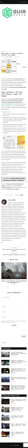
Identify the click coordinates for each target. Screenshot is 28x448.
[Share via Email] (22, 195)
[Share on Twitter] (19, 195)
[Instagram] (21, 2)
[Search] (26, 2)
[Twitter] (11, 445)
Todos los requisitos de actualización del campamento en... (14, 281)
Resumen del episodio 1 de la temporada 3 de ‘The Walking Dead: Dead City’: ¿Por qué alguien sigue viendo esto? (18, 387)
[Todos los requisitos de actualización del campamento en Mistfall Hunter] (14, 270)
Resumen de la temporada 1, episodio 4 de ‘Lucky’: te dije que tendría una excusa (18, 361)
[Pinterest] (15, 445)
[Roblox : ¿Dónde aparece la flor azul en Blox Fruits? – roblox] (5, 434)
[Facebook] (18, 2)
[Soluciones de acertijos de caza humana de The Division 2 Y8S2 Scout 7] (5, 379)
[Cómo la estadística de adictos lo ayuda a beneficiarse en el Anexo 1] (5, 401)
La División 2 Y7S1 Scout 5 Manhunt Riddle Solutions (17, 416)
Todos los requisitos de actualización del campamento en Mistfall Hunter (19, 353)
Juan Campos (9, 56)
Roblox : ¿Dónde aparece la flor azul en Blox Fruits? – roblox (17, 433)
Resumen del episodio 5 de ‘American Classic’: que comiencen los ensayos (17, 408)
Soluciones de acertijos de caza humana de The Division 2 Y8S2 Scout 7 (19, 378)
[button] (2, 274)
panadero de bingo (5, 104)
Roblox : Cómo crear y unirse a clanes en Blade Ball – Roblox (18, 424)
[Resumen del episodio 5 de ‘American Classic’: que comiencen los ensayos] (5, 409)
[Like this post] (16, 195)
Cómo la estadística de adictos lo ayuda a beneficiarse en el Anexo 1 (18, 400)
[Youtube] (24, 2)
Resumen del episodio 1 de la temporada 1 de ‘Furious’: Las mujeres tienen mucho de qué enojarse (18, 370)
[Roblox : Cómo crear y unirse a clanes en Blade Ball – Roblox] (5, 426)
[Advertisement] (14, 36)
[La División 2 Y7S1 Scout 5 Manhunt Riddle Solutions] (5, 418)
